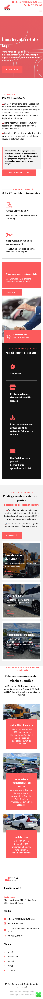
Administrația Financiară (21, 634)
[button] (40, 10)
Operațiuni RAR (15, 595)
